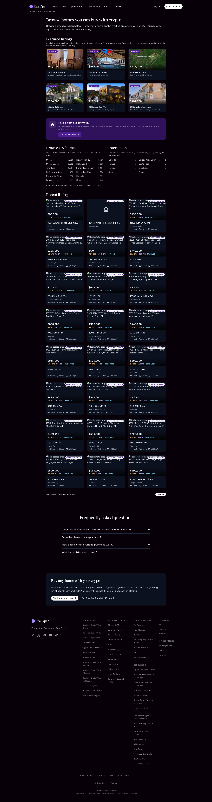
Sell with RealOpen (141, 764)
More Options (114, 674)
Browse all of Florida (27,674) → (90, 185)
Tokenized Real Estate (142, 754)
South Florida (124, 775)
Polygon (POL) (114, 669)
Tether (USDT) (114, 635)
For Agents (138, 625)
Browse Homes (49, 11)
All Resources (139, 744)
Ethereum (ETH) (115, 630)
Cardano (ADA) (114, 654)
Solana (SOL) (113, 649)
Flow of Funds (88, 643)
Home (32, 11)
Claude (162, 650)
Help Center (138, 749)
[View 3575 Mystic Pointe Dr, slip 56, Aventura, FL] (106, 209)
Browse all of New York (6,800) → (60, 185)
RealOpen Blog (139, 759)
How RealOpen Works (91, 633)
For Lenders (138, 652)
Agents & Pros (76, 6)
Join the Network (140, 647)
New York (101, 775)
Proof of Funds (88, 652)
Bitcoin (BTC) (113, 625)
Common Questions (91, 638)
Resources (93, 6)
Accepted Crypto (89, 686)
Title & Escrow (139, 630)
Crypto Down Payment (92, 647)
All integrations (165, 646)
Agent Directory (140, 739)
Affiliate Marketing (141, 657)
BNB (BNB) (113, 664)
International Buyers (91, 696)
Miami (111, 775)
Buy (55, 6)
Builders (137, 635)
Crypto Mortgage (140, 695)
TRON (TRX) (113, 659)
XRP (110, 645)
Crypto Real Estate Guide (144, 670)
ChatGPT (163, 655)
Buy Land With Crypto (92, 691)
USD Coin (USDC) (115, 640)
